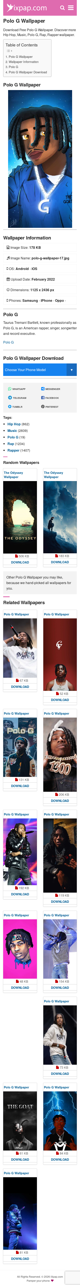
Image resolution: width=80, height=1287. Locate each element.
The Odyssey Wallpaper (13, 474)
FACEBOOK (52, 397)
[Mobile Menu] (71, 7)
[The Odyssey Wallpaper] (20, 517)
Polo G (13, 66)
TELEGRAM (19, 397)
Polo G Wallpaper (21, 56)
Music (12, 430)
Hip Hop (14, 424)
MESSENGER (52, 389)
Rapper (13, 450)
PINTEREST (51, 406)
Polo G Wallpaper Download (28, 72)
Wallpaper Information (24, 61)
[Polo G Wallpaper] (40, 158)
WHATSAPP (18, 389)
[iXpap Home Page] (26, 7)
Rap (11, 443)
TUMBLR (17, 406)
